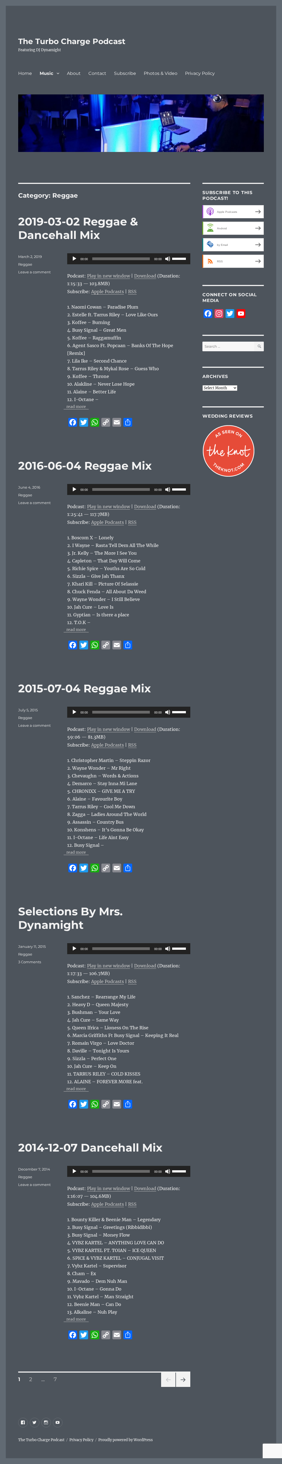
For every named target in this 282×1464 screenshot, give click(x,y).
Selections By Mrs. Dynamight (70, 918)
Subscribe (125, 73)
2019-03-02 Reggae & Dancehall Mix (78, 228)
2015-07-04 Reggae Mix (84, 688)
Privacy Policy (200, 73)
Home (25, 73)
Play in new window (108, 276)
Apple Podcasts (107, 291)
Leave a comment (34, 272)
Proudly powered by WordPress (125, 1440)
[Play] (74, 259)
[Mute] (167, 259)
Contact (97, 73)
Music (46, 73)
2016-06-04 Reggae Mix (85, 465)
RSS (132, 291)
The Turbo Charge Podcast (71, 41)
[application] (128, 258)
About (74, 73)
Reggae (25, 264)
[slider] (180, 258)
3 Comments (29, 962)
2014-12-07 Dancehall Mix (90, 1147)
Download (145, 276)
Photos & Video (160, 73)
